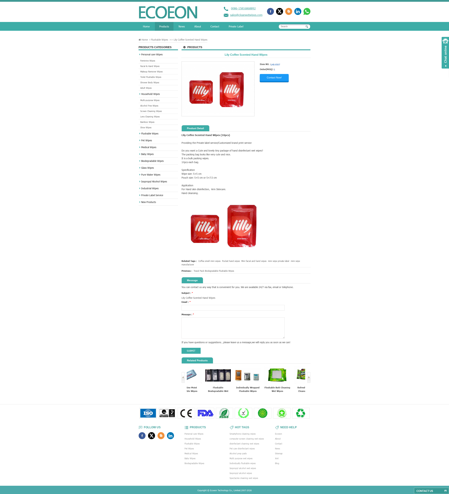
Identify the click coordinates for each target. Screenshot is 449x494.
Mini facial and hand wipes (253, 261)
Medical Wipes (148, 147)
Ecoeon (278, 433)
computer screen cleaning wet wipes (247, 438)
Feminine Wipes (147, 60)
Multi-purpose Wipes (149, 100)
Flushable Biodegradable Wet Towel (202, 389)
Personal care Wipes (152, 54)
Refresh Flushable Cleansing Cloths (290, 389)
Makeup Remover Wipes (151, 71)
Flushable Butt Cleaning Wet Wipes (261, 389)
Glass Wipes (147, 167)
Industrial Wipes (150, 188)
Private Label (236, 26)
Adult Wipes (146, 88)
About (197, 26)
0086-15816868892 (243, 8)
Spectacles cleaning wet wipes (244, 478)
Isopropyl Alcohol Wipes (154, 181)
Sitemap (279, 453)
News (182, 26)
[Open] (445, 53)
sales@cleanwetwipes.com (246, 15)
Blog (277, 463)
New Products (148, 202)
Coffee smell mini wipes (209, 261)
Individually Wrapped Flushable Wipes (231, 389)
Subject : (187, 293)
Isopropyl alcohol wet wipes (243, 468)
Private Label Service (152, 195)
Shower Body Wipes (149, 82)
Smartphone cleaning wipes (243, 433)
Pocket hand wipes (231, 261)
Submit (191, 350)
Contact (214, 26)
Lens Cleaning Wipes (150, 116)
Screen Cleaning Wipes (151, 111)
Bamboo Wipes (147, 122)
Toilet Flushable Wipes (150, 77)
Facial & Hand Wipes (149, 66)
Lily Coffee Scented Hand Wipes (198, 297)
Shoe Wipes (145, 127)
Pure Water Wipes (150, 174)
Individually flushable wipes (243, 463)
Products (164, 26)
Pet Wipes (146, 140)
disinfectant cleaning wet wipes (244, 443)
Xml (277, 458)
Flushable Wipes (159, 39)
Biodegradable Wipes (152, 160)
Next (308, 377)
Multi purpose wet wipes (241, 458)
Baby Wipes (147, 154)
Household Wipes (150, 93)
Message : (188, 314)
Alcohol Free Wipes (149, 105)
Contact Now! (274, 77)
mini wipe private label (278, 261)
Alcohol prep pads (238, 453)
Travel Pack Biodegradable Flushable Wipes (214, 271)
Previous (183, 377)
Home (146, 26)
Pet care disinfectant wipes (242, 448)
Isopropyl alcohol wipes (241, 473)
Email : (186, 302)
